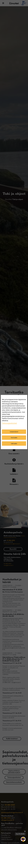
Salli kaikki (14, 443)
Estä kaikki (14, 437)
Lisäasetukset (14, 431)
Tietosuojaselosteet (9, 423)
